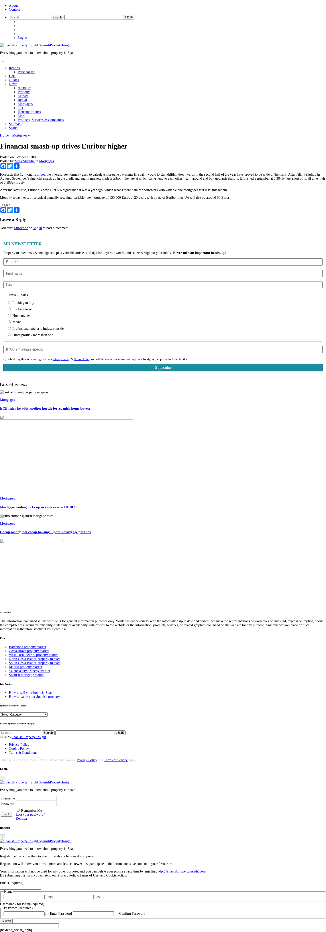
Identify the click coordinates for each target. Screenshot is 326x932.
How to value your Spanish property (34, 696)
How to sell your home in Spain (31, 692)
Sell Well (15, 124)
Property (24, 92)
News (13, 84)
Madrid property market (25, 667)
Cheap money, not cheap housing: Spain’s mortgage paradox (45, 532)
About (13, 5)
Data (12, 76)
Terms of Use (81, 359)
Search (13, 128)
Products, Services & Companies (41, 120)
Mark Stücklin (25, 161)
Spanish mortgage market (26, 675)
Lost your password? (30, 814)
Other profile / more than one (32, 335)
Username (8, 798)
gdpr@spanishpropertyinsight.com (181, 871)
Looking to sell (22, 309)
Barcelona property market (27, 647)
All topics (24, 88)
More (21, 116)
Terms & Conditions (23, 752)
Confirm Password (132, 913)
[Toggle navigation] (2, 61)
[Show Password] (47, 914)
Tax (20, 108)
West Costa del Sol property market (33, 655)
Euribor (39, 174)
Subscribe (21, 228)
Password (7, 804)
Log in (22, 38)
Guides (14, 80)
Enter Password (61, 913)
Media (16, 322)
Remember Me (31, 810)
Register (21, 818)
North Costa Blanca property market (34, 659)
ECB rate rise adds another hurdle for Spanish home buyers (45, 408)
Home (4, 135)
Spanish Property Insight (29, 737)
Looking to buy (23, 303)
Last (97, 897)
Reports (14, 68)
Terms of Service (116, 760)
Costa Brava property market (29, 651)
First (48, 897)
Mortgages (25, 104)
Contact (14, 9)
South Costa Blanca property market (34, 663)
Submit (6, 921)
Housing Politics (29, 112)
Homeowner (21, 315)
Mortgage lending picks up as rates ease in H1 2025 (38, 507)
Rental (22, 100)
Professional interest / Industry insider (38, 328)
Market (23, 96)
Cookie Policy (19, 748)
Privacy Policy (61, 359)
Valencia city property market (29, 671)
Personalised (26, 72)
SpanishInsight (55, 45)
